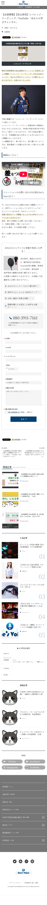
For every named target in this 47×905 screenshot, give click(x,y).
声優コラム (40, 662)
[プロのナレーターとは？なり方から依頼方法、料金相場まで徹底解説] (10, 717)
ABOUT (8, 794)
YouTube (6, 668)
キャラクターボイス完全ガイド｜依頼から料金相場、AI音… (32, 733)
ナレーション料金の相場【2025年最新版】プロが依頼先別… (32, 545)
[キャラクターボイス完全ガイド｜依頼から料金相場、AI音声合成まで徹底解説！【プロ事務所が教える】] (10, 737)
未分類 (5, 675)
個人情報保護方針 (14, 412)
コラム (23, 551)
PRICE (7, 802)
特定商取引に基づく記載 (31, 883)
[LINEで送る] (16, 37)
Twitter (12, 761)
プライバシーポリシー (15, 883)
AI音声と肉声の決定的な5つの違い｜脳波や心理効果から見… (32, 692)
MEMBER (10, 832)
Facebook (35, 761)
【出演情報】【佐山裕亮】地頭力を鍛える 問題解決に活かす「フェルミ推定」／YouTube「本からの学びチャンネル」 (12, 453)
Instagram (12, 767)
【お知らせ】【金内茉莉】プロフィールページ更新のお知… (31, 565)
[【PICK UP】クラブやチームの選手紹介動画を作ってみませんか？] (10, 610)
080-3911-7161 (25, 317)
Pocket (23, 37)
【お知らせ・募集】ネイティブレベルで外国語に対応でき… (32, 625)
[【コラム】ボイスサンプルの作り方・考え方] (10, 590)
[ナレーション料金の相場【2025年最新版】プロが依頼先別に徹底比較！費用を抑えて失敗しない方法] (10, 550)
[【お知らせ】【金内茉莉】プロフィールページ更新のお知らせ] (10, 570)
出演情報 (7, 32)
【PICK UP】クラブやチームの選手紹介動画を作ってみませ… (31, 606)
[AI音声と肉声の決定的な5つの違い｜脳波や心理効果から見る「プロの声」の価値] (10, 697)
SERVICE (10, 809)
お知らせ (24, 571)
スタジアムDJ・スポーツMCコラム (22, 662)
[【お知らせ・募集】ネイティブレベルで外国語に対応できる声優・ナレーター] (10, 630)
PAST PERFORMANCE (15, 817)
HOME (7, 786)
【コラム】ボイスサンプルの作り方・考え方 (32, 585)
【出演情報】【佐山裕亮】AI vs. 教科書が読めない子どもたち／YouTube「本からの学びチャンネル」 (34, 453)
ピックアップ (25, 612)
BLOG (7, 825)
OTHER (8, 840)
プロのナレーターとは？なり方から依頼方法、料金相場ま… (32, 713)
